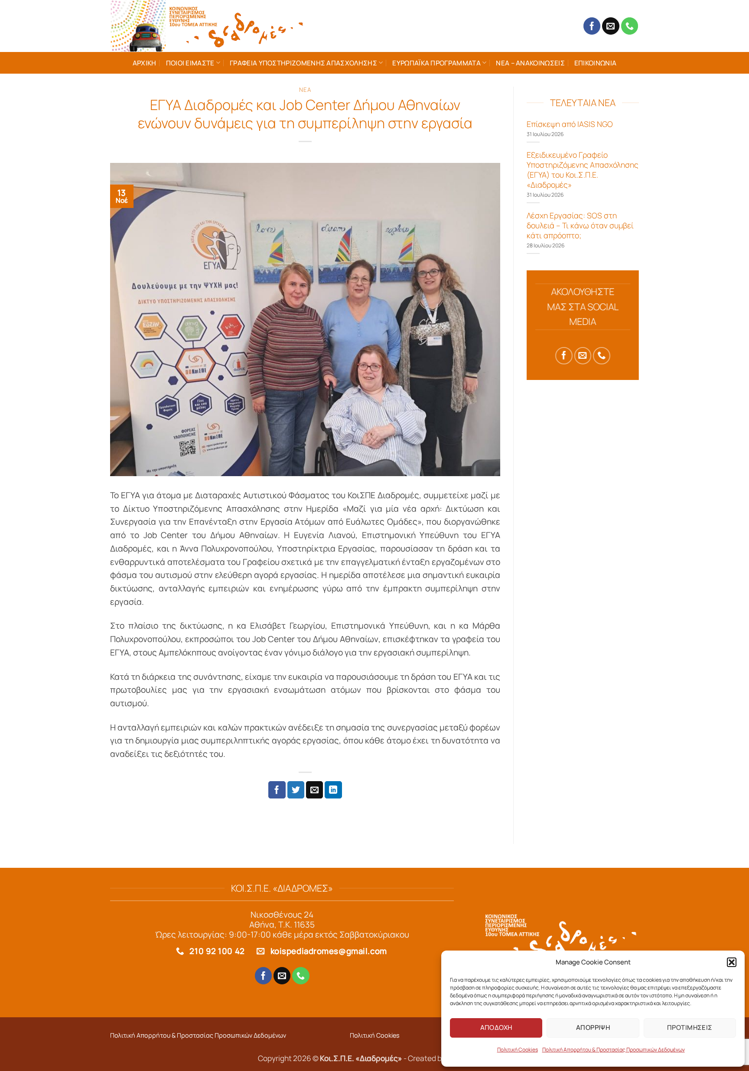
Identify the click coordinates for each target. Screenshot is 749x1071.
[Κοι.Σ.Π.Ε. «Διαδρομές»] (207, 26)
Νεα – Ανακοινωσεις (530, 63)
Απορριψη (593, 1027)
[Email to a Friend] (314, 789)
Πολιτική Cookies (517, 1049)
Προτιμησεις (690, 1027)
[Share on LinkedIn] (333, 789)
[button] (731, 962)
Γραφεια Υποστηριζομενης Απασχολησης (303, 63)
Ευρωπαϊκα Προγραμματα (436, 63)
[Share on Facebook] (277, 789)
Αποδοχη (496, 1027)
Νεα (305, 90)
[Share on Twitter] (296, 789)
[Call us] (629, 26)
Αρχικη (144, 63)
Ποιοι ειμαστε (190, 63)
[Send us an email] (610, 26)
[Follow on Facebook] (592, 26)
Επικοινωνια (595, 63)
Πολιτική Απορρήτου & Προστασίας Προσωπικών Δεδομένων (613, 1049)
